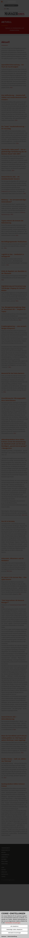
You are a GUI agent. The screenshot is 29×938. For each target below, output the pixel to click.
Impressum (3, 936)
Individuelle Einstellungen (14, 932)
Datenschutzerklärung (12, 936)
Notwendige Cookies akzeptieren (14, 929)
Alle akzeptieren (15, 926)
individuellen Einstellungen (12, 922)
